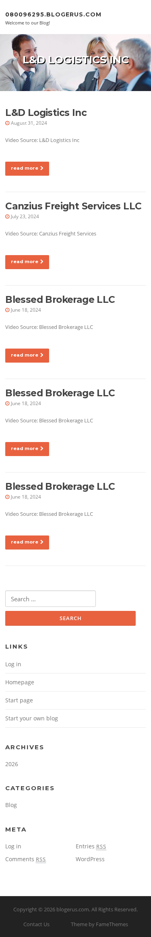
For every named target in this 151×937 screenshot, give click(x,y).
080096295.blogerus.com (53, 14)
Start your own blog (31, 718)
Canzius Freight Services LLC (73, 206)
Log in (13, 664)
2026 (11, 764)
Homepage (19, 682)
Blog (11, 805)
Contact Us (36, 924)
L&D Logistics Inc (46, 112)
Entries (91, 846)
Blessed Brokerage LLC (60, 299)
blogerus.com (72, 909)
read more (24, 168)
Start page (19, 700)
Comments (25, 859)
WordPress (90, 859)
